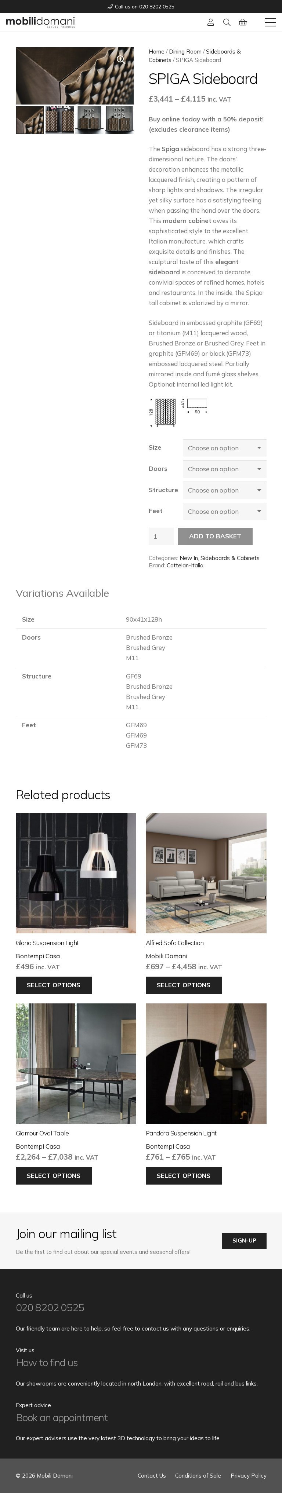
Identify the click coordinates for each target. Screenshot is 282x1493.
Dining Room (185, 51)
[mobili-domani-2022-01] (40, 22)
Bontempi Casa (38, 956)
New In (189, 558)
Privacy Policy (249, 1475)
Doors (158, 468)
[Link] (210, 22)
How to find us (47, 1362)
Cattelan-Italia (185, 565)
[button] (227, 22)
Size (155, 447)
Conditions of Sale (198, 1475)
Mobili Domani (166, 956)
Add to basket (215, 536)
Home (156, 51)
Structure (163, 490)
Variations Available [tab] (62, 592)
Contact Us (152, 1475)
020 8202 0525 (50, 1307)
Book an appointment (62, 1417)
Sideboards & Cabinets (230, 558)
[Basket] (243, 22)
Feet (156, 511)
